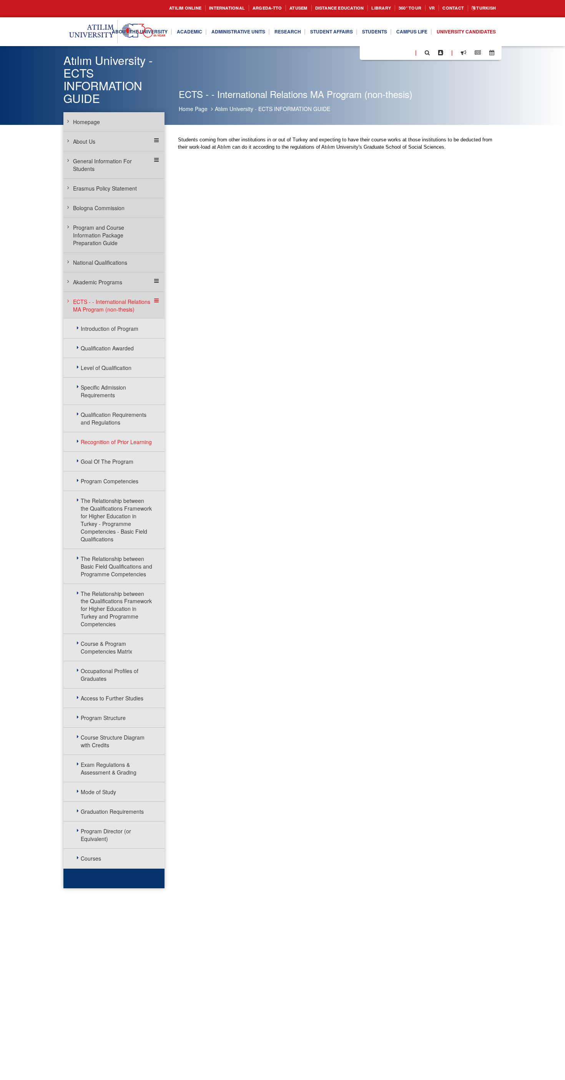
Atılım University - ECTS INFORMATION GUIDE (272, 109)
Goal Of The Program (107, 461)
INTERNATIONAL (193, 8)
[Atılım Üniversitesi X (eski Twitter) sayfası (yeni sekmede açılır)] (377, 53)
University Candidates (462, 46)
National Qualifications (100, 262)
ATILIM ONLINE (145, 8)
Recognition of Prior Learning (116, 442)
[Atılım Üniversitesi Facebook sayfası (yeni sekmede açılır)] (368, 52)
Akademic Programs (97, 282)
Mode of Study (98, 792)
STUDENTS (431, 26)
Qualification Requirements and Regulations (113, 418)
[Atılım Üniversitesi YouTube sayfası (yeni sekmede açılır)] (406, 52)
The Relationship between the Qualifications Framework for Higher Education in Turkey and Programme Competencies (116, 609)
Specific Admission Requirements (103, 391)
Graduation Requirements (112, 811)
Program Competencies (109, 481)
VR (424, 8)
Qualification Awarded (107, 348)
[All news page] (477, 52)
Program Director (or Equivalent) (106, 835)
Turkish (484, 8)
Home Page (193, 109)
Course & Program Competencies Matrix (106, 647)
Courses (91, 858)
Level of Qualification (106, 368)
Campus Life (473, 26)
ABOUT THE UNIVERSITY (167, 26)
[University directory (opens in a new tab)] (440, 52)
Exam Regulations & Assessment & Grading (108, 768)
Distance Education (320, 8)
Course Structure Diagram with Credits (113, 741)
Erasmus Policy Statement (105, 188)
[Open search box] (427, 52)
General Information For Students (102, 165)
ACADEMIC (223, 26)
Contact (447, 8)
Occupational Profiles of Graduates (109, 674)
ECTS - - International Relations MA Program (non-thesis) (111, 305)
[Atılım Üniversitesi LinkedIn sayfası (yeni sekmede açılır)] (386, 52)
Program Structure (103, 718)
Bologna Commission (99, 208)
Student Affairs (383, 26)
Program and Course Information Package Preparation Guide (98, 235)
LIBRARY (367, 8)
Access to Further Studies (112, 698)
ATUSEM (273, 8)
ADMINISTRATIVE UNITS (278, 26)
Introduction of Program (109, 328)
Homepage (86, 122)
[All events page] (492, 52)
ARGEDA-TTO (238, 8)
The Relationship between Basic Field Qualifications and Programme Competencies (116, 566)
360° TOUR (400, 8)
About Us (84, 141)
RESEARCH (334, 26)
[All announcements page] (464, 52)
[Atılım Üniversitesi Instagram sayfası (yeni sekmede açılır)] (396, 52)
